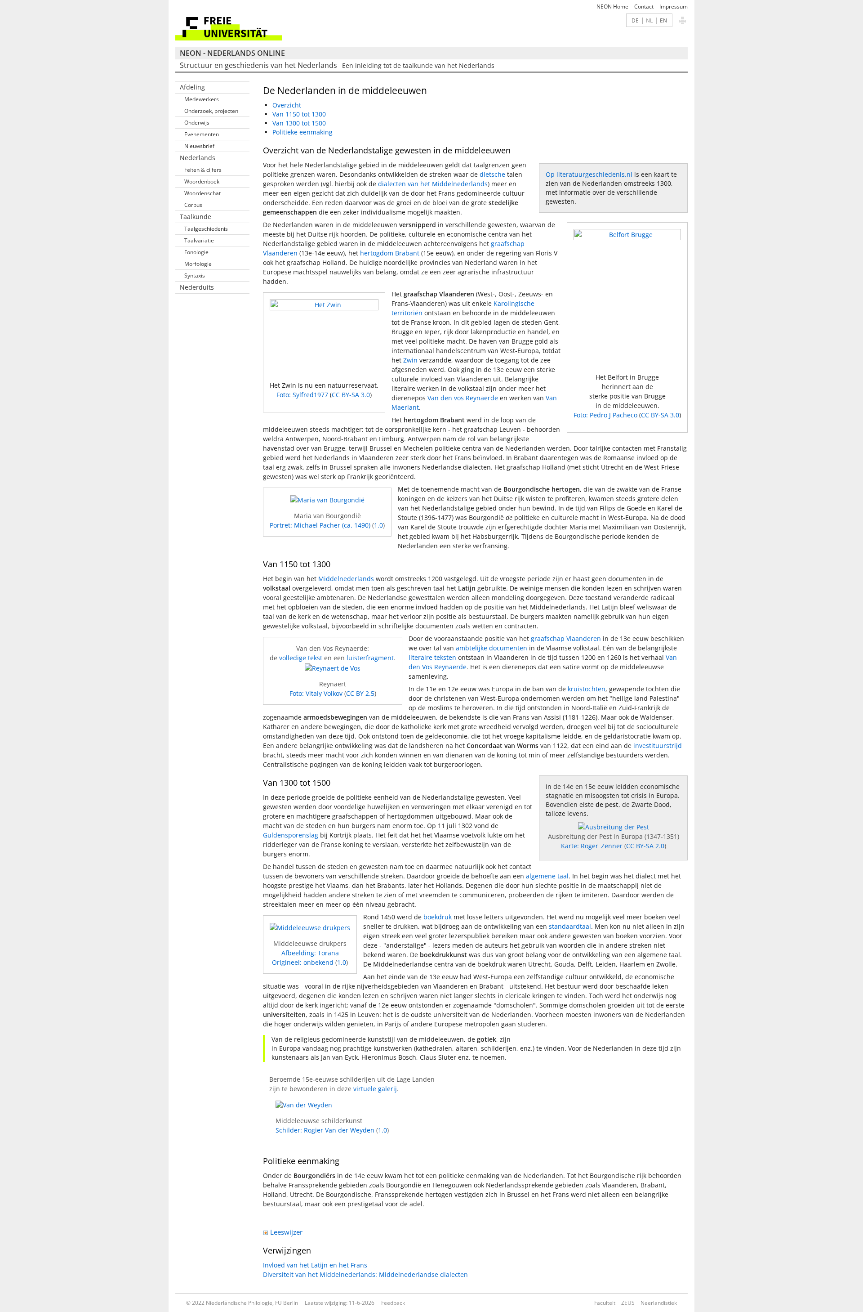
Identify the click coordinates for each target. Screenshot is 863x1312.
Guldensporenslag (290, 835)
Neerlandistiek (659, 1303)
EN (663, 20)
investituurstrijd (657, 745)
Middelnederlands (346, 578)
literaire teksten (432, 657)
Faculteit (604, 1303)
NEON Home (612, 6)
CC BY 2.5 (360, 693)
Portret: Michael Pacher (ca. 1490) (320, 525)
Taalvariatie (199, 240)
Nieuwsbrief (199, 146)
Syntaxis (194, 275)
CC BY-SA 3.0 (660, 415)
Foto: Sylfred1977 (303, 394)
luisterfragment (370, 658)
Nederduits (197, 287)
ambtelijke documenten (491, 648)
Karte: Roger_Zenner (592, 846)
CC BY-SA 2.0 (645, 846)
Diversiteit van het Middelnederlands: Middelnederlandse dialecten (365, 1274)
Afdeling (192, 87)
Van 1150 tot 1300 (299, 114)
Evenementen (201, 134)
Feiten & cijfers (203, 170)
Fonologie (196, 252)
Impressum (673, 6)
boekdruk (437, 917)
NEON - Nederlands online (232, 53)
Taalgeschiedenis (206, 229)
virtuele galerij (375, 1088)
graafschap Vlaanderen (566, 638)
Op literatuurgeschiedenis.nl (589, 174)
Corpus (193, 205)
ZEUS (628, 1303)
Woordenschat (202, 193)
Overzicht (286, 105)
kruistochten (586, 689)
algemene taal (547, 876)
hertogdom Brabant (389, 253)
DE (635, 20)
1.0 (378, 525)
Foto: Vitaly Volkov (316, 693)
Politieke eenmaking (302, 132)
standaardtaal (570, 926)
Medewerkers (201, 99)
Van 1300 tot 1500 (299, 123)
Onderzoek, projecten (211, 111)
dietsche (492, 174)
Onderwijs (196, 122)
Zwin (410, 360)
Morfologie (198, 264)
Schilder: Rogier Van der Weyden (325, 1130)
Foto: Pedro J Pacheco (606, 415)
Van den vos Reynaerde (462, 398)
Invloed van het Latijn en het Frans (315, 1265)
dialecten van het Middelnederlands (433, 183)
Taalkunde (195, 216)
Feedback (393, 1303)
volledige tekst (300, 658)
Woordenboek (201, 181)
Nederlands (197, 157)
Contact (644, 6)
